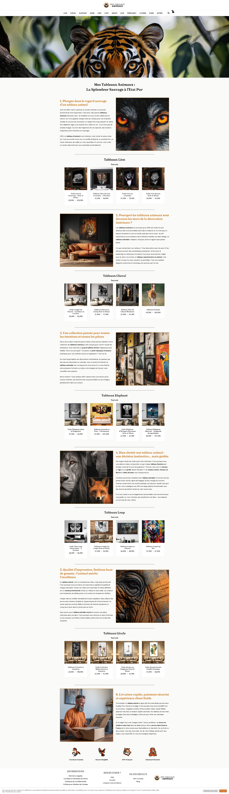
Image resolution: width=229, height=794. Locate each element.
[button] (169, 13)
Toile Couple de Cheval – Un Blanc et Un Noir (75, 312)
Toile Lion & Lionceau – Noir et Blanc (75, 195)
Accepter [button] (223, 791)
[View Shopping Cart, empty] (173, 13)
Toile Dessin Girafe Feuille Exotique (153, 668)
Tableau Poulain (153, 310)
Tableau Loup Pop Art (153, 547)
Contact (112, 780)
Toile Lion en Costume (127, 195)
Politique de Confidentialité (75, 781)
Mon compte (138, 779)
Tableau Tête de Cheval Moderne (127, 311)
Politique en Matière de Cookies (75, 784)
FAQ (112, 777)
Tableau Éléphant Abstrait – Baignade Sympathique (153, 431)
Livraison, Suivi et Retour (112, 783)
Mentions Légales (75, 776)
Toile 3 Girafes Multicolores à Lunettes (101, 669)
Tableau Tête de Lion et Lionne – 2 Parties (101, 195)
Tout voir (114, 164)
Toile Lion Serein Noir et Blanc (153, 195)
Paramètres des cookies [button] (210, 791)
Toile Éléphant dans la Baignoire (76, 430)
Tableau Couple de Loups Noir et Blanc (101, 547)
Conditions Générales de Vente (76, 779)
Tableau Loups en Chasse (127, 547)
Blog (138, 781)
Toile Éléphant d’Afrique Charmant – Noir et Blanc (127, 431)
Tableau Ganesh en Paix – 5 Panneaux (101, 430)
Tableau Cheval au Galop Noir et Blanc (101, 311)
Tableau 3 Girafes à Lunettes (76, 668)
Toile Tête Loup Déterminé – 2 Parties (75, 548)
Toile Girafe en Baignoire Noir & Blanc (127, 669)
